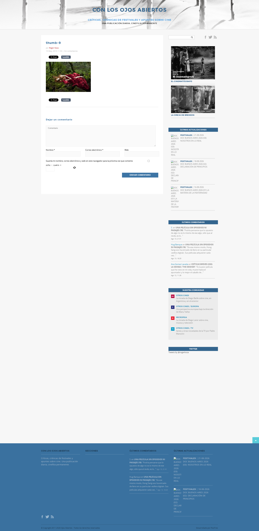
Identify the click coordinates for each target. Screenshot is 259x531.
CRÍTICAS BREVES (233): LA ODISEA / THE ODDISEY (192, 265)
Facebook (205, 37)
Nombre (50, 150)
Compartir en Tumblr (66, 57)
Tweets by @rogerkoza (178, 352)
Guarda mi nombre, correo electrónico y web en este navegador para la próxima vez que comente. (89, 161)
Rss (215, 37)
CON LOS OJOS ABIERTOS (129, 10)
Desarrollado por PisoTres (207, 528)
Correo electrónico (94, 150)
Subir (255, 440)
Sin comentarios (71, 51)
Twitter (210, 37)
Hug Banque (176, 244)
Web (127, 150)
